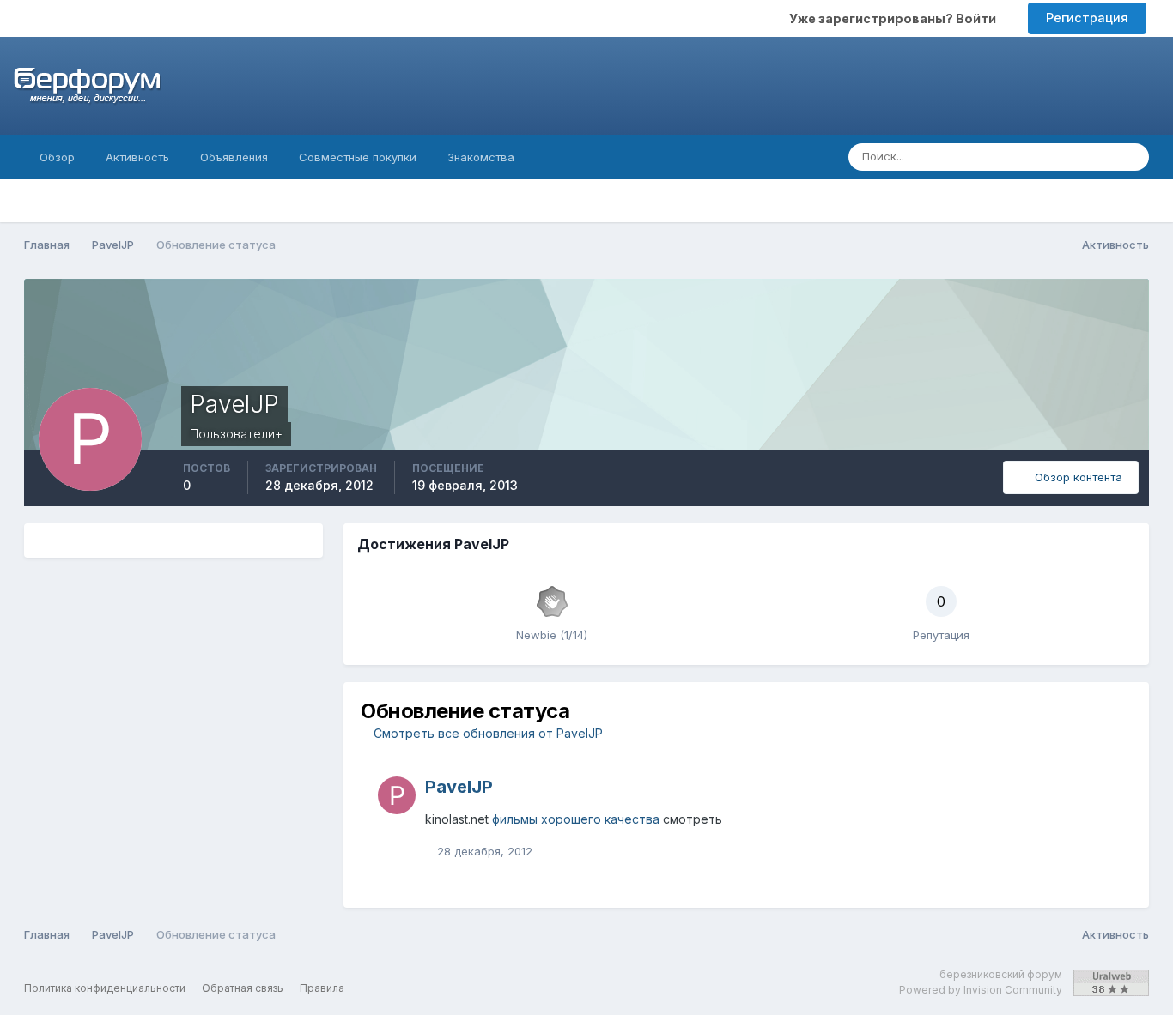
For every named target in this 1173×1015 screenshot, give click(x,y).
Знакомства (480, 157)
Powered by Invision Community (980, 989)
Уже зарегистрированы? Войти (895, 18)
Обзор (57, 157)
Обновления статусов (1033, 156)
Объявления (234, 157)
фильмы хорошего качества (575, 819)
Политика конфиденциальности (104, 988)
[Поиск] (1131, 157)
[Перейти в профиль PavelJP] (397, 795)
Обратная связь (242, 988)
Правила (322, 988)
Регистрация (1087, 17)
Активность (137, 157)
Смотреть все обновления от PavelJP (486, 733)
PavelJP (459, 786)
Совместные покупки (357, 157)
